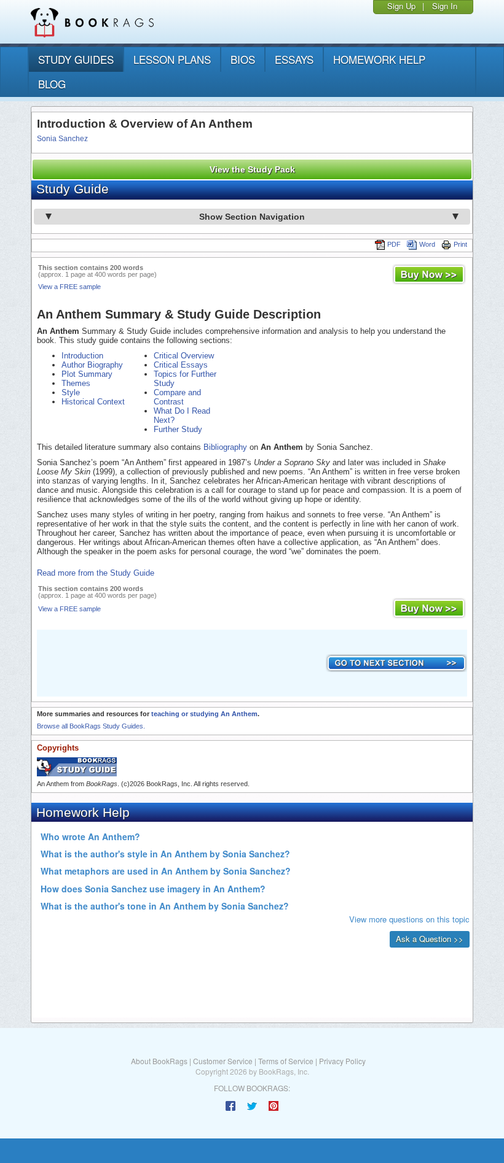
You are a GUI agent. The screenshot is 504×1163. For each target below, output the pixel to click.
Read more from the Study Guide (95, 573)
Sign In (444, 6)
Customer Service (223, 1061)
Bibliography (225, 447)
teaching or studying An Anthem (204, 713)
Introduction (82, 355)
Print (460, 244)
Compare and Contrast (177, 397)
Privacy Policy (342, 1061)
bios (242, 59)
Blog (52, 83)
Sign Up (401, 6)
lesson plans (172, 59)
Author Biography (92, 364)
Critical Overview (184, 355)
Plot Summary (86, 374)
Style (70, 392)
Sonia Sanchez (62, 138)
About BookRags (159, 1061)
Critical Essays (181, 364)
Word (427, 244)
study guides (76, 59)
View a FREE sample (69, 286)
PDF (394, 244)
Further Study (178, 429)
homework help (379, 59)
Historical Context (93, 401)
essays (294, 59)
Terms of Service (285, 1061)
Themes (75, 383)
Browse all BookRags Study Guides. (91, 726)
